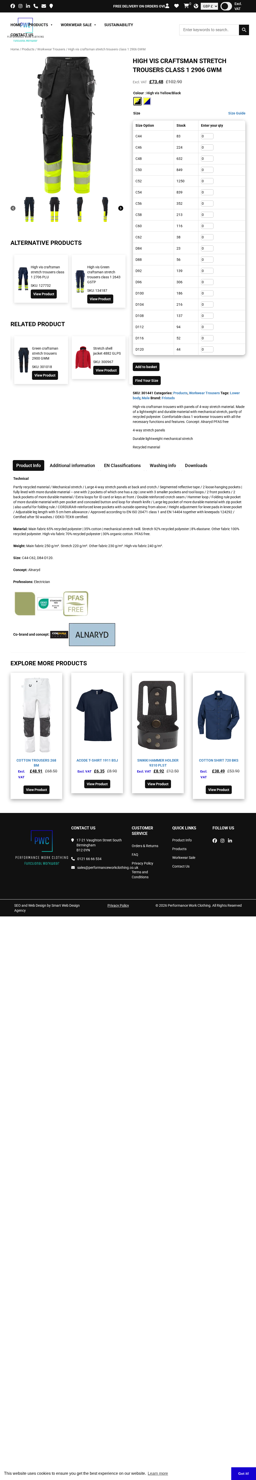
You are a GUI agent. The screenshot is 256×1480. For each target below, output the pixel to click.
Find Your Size (146, 381)
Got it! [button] (243, 1474)
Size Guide (237, 113)
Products (38, 25)
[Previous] (13, 209)
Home (15, 25)
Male (146, 398)
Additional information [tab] (72, 465)
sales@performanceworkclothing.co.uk (100, 868)
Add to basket (146, 367)
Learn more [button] (158, 1473)
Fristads (168, 398)
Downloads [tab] (196, 465)
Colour (138, 93)
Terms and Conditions (140, 874)
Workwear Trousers (51, 49)
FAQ (135, 855)
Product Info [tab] (28, 465)
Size (136, 113)
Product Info (182, 840)
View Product (43, 294)
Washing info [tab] (163, 465)
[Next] (120, 209)
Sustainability (118, 25)
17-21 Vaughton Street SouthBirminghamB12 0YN (99, 845)
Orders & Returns (145, 846)
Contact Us (21, 35)
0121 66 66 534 (89, 859)
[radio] (137, 101)
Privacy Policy (142, 863)
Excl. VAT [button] (238, 6)
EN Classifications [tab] (122, 465)
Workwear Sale (76, 25)
